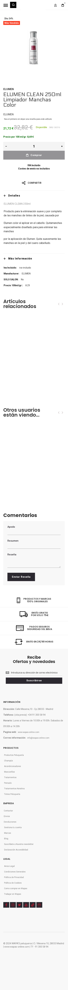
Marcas (7, 833)
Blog (6, 838)
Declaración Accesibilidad (16, 850)
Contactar (8, 811)
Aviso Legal (9, 866)
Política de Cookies (13, 883)
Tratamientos (10, 777)
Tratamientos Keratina (14, 788)
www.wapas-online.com (28, 732)
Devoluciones (10, 822)
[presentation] (59, 304)
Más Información (20, 258)
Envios (7, 816)
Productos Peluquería (14, 755)
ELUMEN (8, 89)
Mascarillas (9, 772)
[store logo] (33, 6)
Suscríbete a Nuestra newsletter (19, 844)
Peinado (8, 783)
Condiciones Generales (15, 872)
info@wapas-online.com (38, 738)
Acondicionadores (12, 766)
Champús (8, 761)
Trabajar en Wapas (12, 894)
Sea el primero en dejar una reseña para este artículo (28, 119)
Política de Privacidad (14, 877)
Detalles (14, 195)
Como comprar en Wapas (15, 888)
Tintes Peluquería (12, 794)
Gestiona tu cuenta (13, 827)
